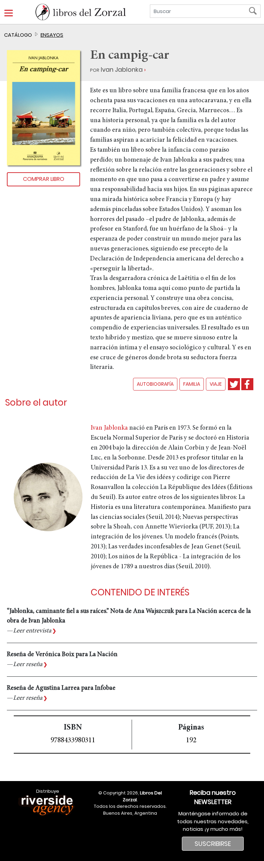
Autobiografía (155, 384)
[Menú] (8, 13)
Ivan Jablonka (122, 69)
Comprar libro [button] (43, 179)
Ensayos (52, 34)
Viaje (216, 384)
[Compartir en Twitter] (234, 384)
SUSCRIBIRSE (213, 843)
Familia (191, 384)
